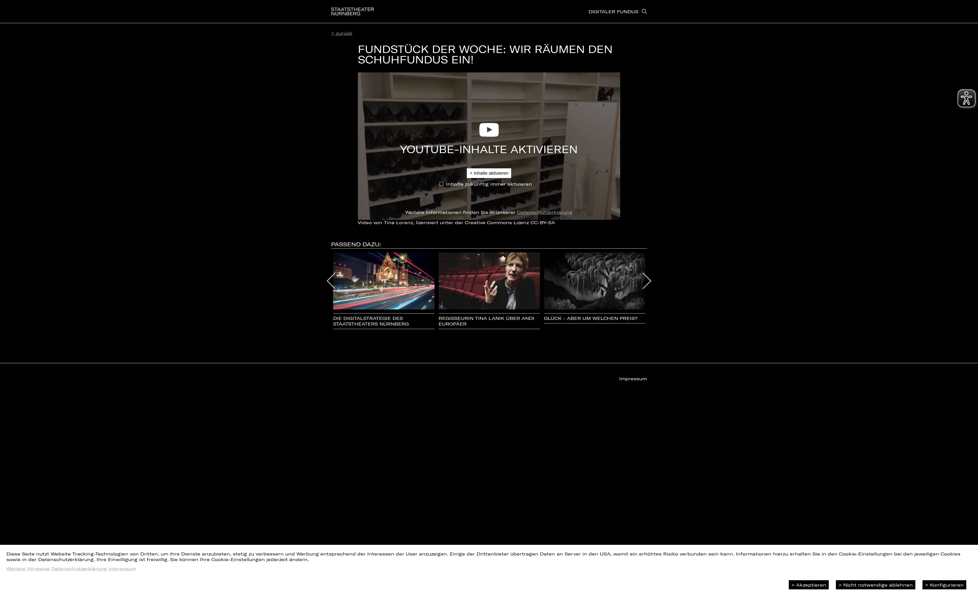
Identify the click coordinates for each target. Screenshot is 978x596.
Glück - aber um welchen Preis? (590, 318)
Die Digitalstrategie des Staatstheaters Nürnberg (371, 321)
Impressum (122, 568)
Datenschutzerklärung (545, 212)
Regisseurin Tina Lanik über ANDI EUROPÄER (486, 321)
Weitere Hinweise (28, 568)
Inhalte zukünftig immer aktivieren (489, 184)
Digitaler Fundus (614, 11)
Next (647, 281)
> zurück (341, 33)
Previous (331, 281)
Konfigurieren (947, 585)
